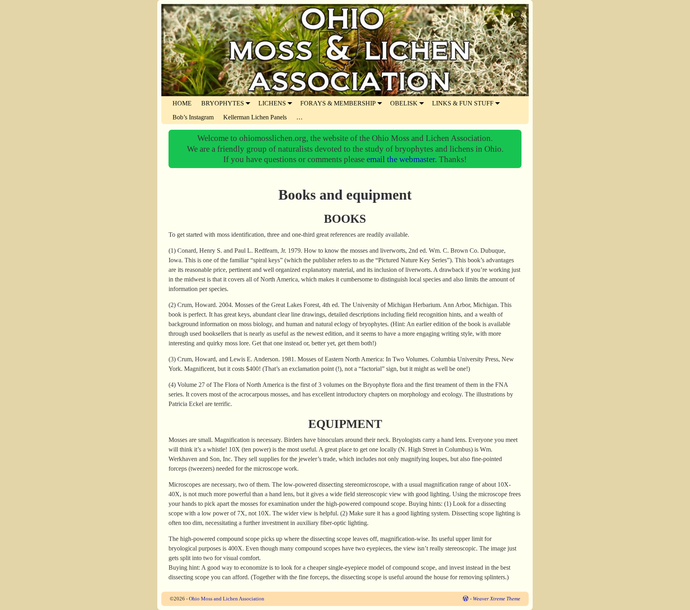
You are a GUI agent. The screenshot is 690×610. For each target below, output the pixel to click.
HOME (182, 103)
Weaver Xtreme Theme (496, 599)
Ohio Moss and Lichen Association (226, 599)
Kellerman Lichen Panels (255, 117)
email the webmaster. (403, 159)
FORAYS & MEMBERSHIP (338, 103)
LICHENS (272, 103)
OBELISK (404, 103)
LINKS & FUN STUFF (463, 103)
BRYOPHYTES (222, 103)
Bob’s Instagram (193, 117)
